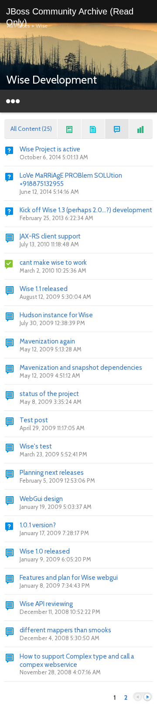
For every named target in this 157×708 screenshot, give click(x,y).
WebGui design (41, 499)
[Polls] (141, 129)
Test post (34, 420)
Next (147, 697)
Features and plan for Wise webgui (69, 578)
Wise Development (52, 79)
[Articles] (93, 129)
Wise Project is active (50, 149)
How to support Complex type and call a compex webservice (77, 660)
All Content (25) (31, 129)
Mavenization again (47, 341)
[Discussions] (117, 129)
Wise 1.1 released (44, 289)
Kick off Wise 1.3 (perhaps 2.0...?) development (86, 210)
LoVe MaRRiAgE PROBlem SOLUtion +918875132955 (71, 180)
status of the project (49, 394)
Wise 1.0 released (45, 551)
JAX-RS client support (50, 236)
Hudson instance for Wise (56, 315)
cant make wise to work (53, 262)
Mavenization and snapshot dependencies (81, 368)
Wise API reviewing (46, 604)
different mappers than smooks (65, 630)
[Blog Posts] (69, 129)
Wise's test (36, 446)
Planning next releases (52, 473)
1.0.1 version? (38, 525)
